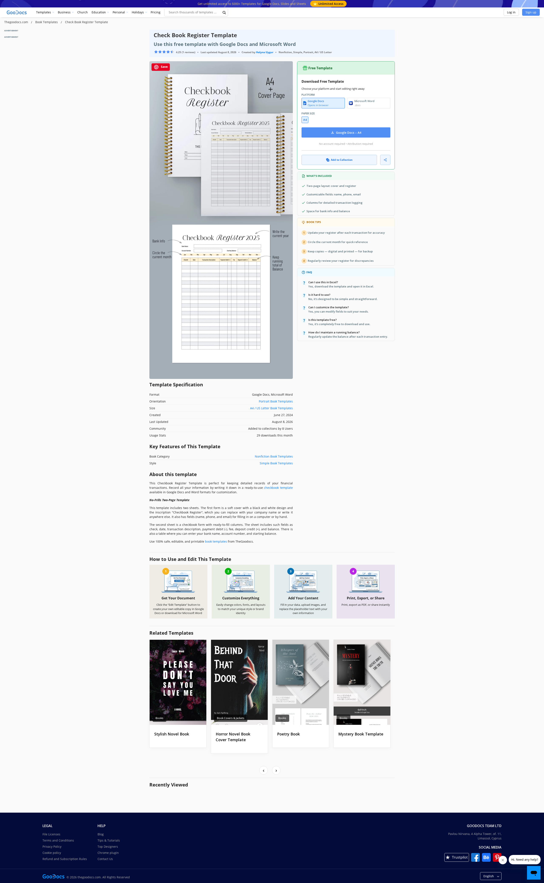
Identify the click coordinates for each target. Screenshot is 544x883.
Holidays (138, 12)
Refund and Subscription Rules (64, 859)
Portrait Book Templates (276, 401)
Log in (511, 12)
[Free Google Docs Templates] (17, 12)
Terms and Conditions (58, 840)
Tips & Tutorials (109, 840)
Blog (101, 834)
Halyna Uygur (264, 52)
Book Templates (47, 22)
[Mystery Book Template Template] (362, 682)
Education (99, 12)
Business (64, 12)
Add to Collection (342, 160)
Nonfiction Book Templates (274, 456)
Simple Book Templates (276, 463)
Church (82, 12)
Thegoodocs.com (16, 22)
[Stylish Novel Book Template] (178, 682)
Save (164, 67)
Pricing (155, 12)
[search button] (224, 12)
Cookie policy (51, 853)
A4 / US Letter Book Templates (271, 408)
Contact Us (105, 859)
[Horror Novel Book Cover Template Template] (239, 682)
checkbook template (278, 488)
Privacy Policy (51, 847)
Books (159, 718)
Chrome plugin (108, 853)
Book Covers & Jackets (230, 718)
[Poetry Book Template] (300, 682)
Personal (119, 12)
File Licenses (51, 834)
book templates (216, 541)
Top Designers (108, 847)
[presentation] (263, 770)
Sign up (531, 12)
